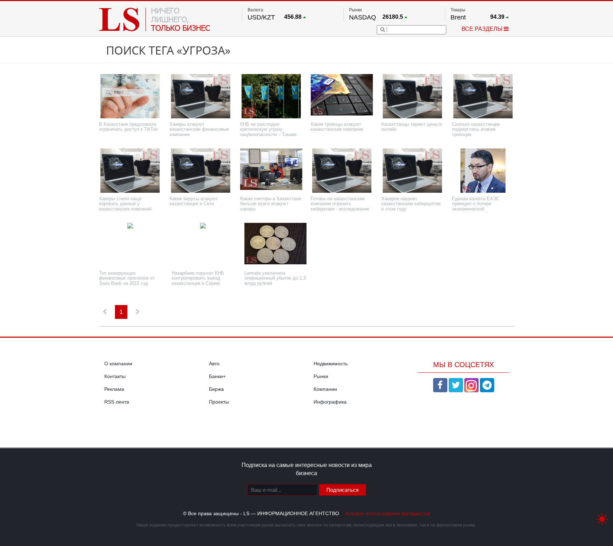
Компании (325, 389)
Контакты (115, 376)
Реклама (114, 389)
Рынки (321, 376)
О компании (118, 363)
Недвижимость (331, 363)
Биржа (216, 389)
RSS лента (116, 402)
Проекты (219, 402)
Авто (214, 363)
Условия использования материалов (387, 513)
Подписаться (342, 490)
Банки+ (217, 376)
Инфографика (330, 402)
